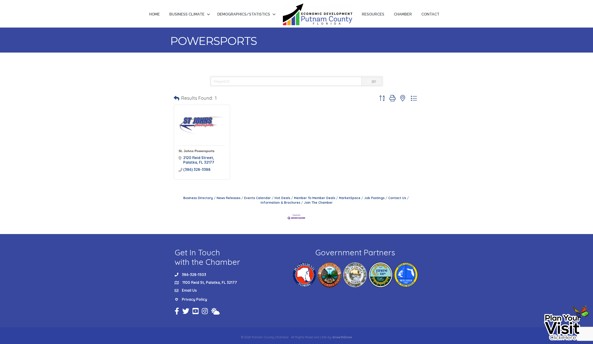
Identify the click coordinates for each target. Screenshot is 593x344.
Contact (430, 14)
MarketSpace (349, 198)
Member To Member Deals (314, 198)
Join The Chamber (318, 202)
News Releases (228, 198)
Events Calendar (257, 198)
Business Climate (187, 14)
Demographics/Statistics (243, 14)
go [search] (374, 81)
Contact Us (397, 198)
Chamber (403, 14)
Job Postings (374, 198)
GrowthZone (342, 337)
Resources (373, 14)
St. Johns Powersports (196, 151)
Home (154, 14)
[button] (176, 98)
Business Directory (198, 198)
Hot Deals (282, 198)
